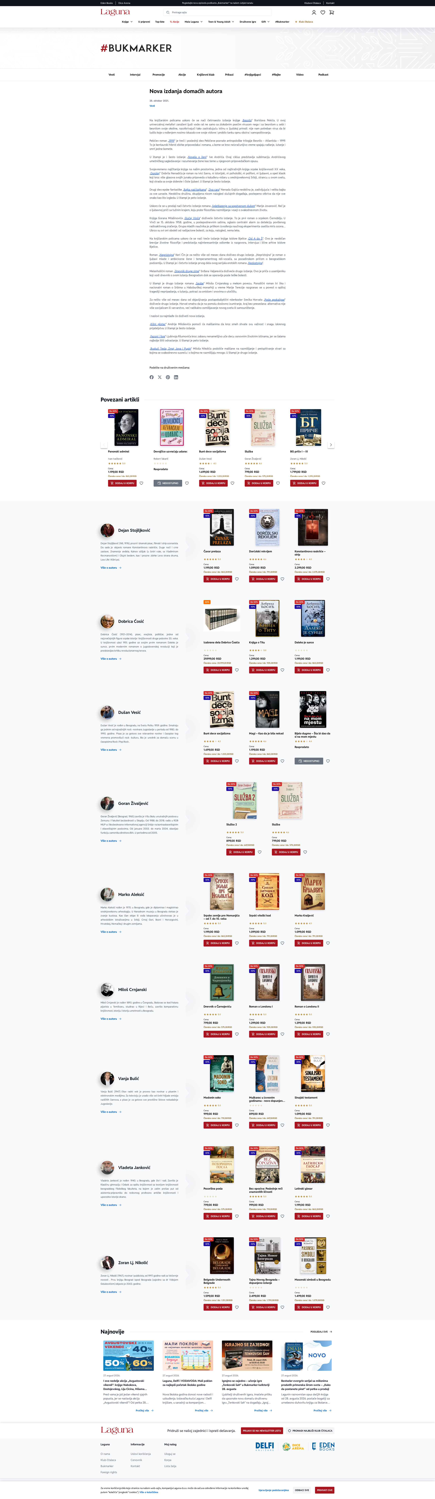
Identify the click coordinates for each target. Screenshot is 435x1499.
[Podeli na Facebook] (152, 377)
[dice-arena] (293, 1446)
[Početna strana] (116, 12)
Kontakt (330, 3)
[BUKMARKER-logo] (136, 48)
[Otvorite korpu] (331, 12)
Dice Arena (124, 3)
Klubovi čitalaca (312, 3)
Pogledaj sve (319, 1331)
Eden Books (107, 3)
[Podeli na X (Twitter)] (160, 377)
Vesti (152, 105)
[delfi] (265, 1446)
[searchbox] (217, 12)
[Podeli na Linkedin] (176, 377)
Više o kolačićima (149, 1492)
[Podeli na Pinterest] (168, 377)
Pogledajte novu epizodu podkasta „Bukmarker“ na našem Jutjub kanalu (217, 3)
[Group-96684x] (323, 1446)
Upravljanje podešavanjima (274, 1490)
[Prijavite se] (314, 12)
